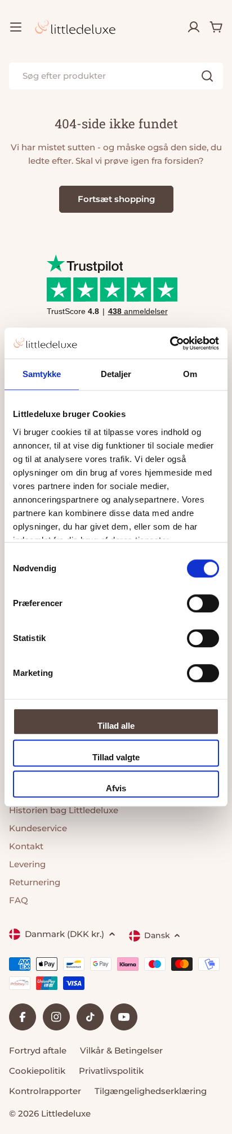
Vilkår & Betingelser (121, 1050)
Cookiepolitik (37, 1070)
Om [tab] (190, 374)
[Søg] (207, 76)
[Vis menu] (16, 27)
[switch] (203, 603)
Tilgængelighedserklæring (151, 1091)
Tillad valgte (116, 757)
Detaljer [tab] (116, 374)
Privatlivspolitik (111, 1070)
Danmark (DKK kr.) (64, 934)
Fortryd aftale (37, 1050)
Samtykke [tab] (42, 374)
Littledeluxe (66, 1113)
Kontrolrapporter (45, 1091)
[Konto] (193, 27)
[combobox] (116, 75)
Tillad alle (116, 725)
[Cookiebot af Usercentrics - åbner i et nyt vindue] (170, 343)
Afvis (116, 788)
